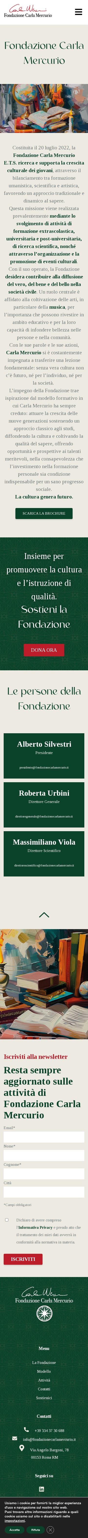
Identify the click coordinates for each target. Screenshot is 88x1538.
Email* (9, 1128)
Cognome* (12, 1164)
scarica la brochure (44, 513)
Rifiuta (35, 1530)
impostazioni (15, 1521)
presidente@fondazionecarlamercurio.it (44, 767)
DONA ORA (44, 650)
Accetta (15, 1530)
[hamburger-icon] (78, 12)
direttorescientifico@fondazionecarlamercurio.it (44, 865)
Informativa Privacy (35, 1227)
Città (7, 1183)
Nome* (9, 1146)
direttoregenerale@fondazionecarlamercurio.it (44, 816)
